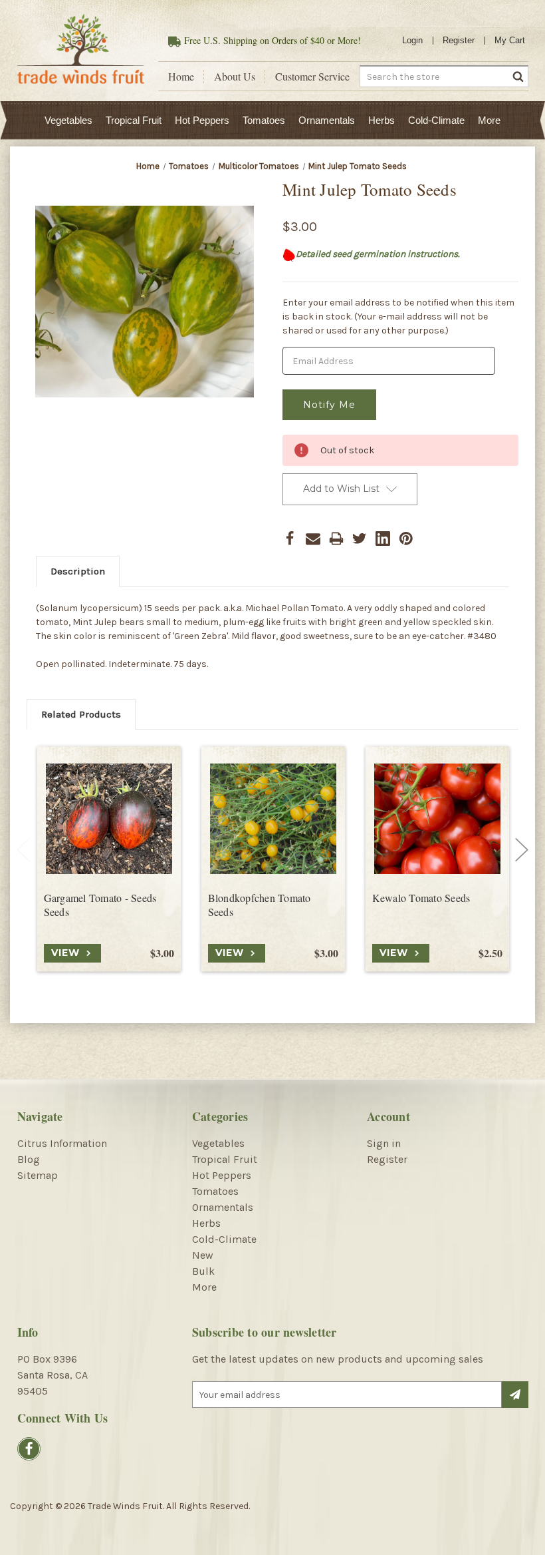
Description (78, 571)
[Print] (336, 538)
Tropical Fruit (134, 120)
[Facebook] (289, 538)
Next (522, 850)
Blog (28, 1159)
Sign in (384, 1143)
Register (459, 40)
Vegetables (68, 120)
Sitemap (37, 1175)
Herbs (381, 120)
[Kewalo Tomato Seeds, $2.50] (437, 819)
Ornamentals (326, 120)
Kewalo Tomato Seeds (421, 898)
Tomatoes (264, 120)
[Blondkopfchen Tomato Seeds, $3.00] (273, 819)
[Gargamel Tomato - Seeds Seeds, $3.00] (109, 819)
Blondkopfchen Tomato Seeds (259, 905)
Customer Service (312, 76)
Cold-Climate (436, 120)
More (489, 120)
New (202, 1255)
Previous (23, 850)
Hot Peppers (202, 120)
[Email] (313, 538)
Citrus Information (62, 1143)
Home (181, 76)
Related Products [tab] (81, 714)
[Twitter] (359, 538)
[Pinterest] (406, 538)
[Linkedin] (383, 538)
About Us (234, 76)
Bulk (203, 1271)
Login (412, 40)
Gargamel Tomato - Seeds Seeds (100, 905)
